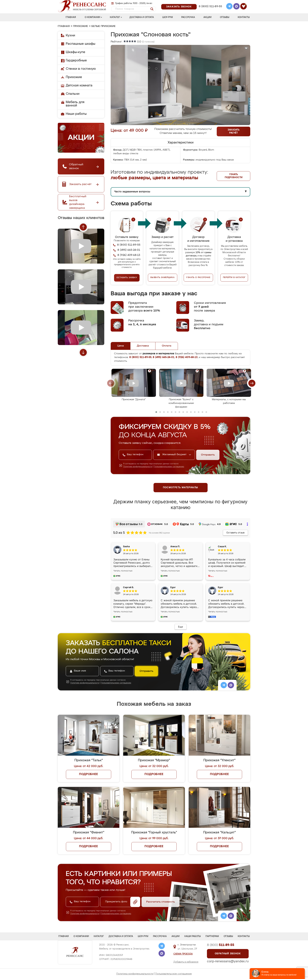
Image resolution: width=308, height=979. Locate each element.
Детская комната (79, 85)
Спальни (72, 93)
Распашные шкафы (80, 43)
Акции (207, 17)
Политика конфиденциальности (134, 974)
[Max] (236, 6)
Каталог (115, 17)
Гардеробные (76, 60)
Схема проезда (183, 954)
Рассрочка (188, 17)
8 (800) (220, 945)
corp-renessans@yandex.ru (228, 961)
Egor (220, 587)
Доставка (143, 346)
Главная (71, 17)
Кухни (70, 35)
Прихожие (80, 26)
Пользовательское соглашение (173, 974)
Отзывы (224, 17)
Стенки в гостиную (81, 68)
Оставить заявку (126, 278)
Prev (83, 227)
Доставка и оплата (141, 17)
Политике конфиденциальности (137, 467)
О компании (92, 17)
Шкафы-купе (75, 52)
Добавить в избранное (185, 962)
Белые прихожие (103, 26)
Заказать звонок (179, 7)
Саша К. (222, 546)
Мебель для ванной (75, 104)
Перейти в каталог (234, 278)
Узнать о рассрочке (198, 278)
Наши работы (76, 113)
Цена (120, 346)
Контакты (244, 17)
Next (83, 352)
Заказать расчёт (234, 131)
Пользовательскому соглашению (169, 467)
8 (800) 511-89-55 (210, 6)
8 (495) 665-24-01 (210, 2)
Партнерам (212, 936)
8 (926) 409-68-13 (210, 10)
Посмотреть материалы (180, 487)
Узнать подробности (233, 176)
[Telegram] (229, 6)
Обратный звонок (228, 954)
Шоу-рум (167, 17)
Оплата (166, 346)
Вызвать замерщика (162, 278)
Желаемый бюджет (174, 454)
